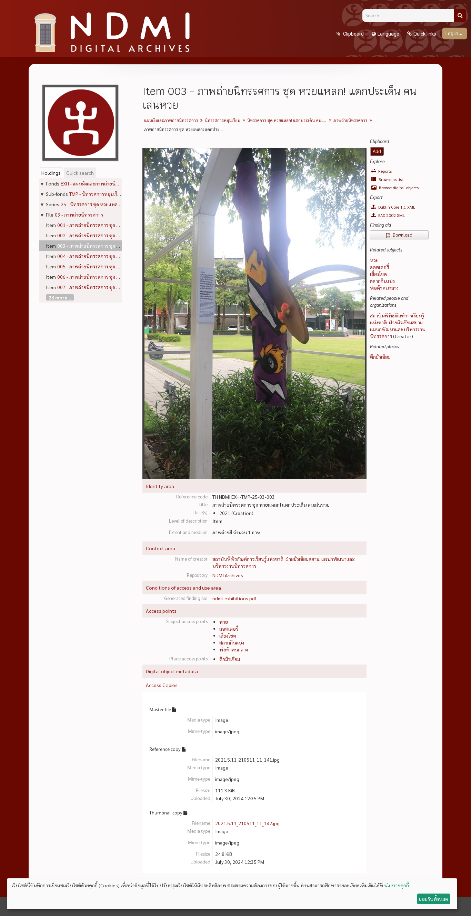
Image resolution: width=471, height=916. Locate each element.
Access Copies (162, 685)
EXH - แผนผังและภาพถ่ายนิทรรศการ (97, 183)
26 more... (60, 297)
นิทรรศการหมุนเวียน (222, 120)
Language (388, 34)
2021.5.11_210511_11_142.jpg (247, 823)
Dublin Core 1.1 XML (396, 207)
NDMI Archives (227, 575)
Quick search (80, 173)
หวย (223, 622)
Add (377, 151)
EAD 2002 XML (391, 215)
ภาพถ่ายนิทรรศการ (350, 120)
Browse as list (390, 179)
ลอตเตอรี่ (228, 629)
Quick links (424, 34)
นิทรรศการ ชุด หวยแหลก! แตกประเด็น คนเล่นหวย (287, 120)
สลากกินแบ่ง (231, 642)
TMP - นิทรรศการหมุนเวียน (96, 194)
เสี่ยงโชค (227, 635)
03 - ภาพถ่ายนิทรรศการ (79, 214)
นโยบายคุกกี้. (397, 885)
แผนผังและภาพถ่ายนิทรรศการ (171, 120)
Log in (452, 33)
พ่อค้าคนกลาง (233, 649)
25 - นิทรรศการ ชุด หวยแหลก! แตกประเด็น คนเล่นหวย (115, 204)
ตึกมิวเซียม (229, 659)
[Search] (460, 15)
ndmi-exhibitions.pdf (234, 598)
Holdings (51, 173)
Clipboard (353, 34)
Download (402, 235)
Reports (384, 171)
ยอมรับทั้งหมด (433, 899)
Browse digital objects (398, 187)
